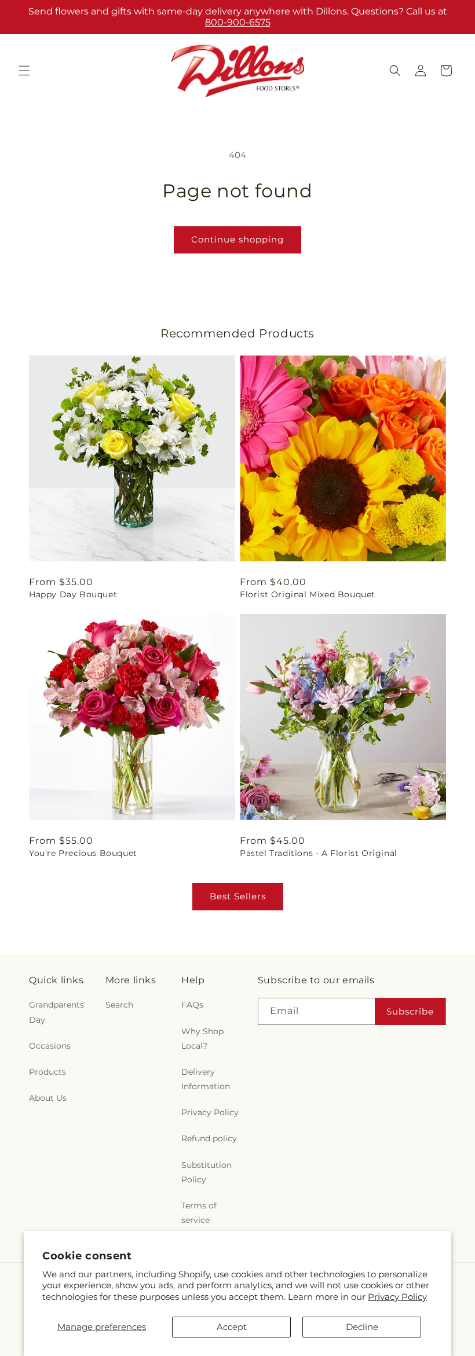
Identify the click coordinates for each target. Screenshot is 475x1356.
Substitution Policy (206, 1172)
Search (119, 1004)
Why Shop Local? (202, 1038)
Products (47, 1072)
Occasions (50, 1046)
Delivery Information (205, 1079)
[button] (24, 70)
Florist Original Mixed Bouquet (307, 594)
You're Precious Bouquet (83, 853)
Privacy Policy (397, 1296)
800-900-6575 (238, 22)
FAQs (192, 1004)
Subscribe (410, 1011)
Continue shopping (237, 239)
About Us (48, 1098)
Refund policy (209, 1138)
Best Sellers (238, 896)
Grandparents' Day (57, 1011)
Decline (362, 1326)
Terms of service (199, 1212)
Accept (232, 1326)
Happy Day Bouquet (73, 594)
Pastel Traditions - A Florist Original (318, 853)
